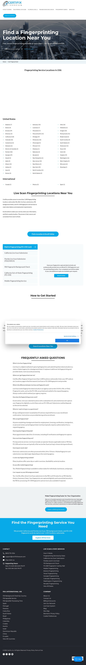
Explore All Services (43, 538)
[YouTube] (12, 654)
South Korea (7, 613)
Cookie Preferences (50, 616)
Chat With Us (9, 560)
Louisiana (35, 127)
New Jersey (36, 161)
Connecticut (8, 143)
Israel (4, 629)
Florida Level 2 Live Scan (51, 561)
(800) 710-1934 (10, 553)
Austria (5, 626)
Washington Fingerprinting (52, 581)
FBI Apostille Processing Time (13, 601)
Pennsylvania (63, 133)
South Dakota (64, 143)
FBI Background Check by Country (14, 596)
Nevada (35, 155)
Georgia (7, 155)
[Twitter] (7, 654)
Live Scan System (49, 606)
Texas (61, 149)
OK (67, 340)
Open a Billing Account (56, 509)
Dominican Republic (10, 631)
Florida (7, 152)
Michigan (35, 136)
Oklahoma (63, 127)
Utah (61, 152)
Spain (61, 184)
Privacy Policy (30, 650)
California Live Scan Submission (53, 558)
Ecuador (5, 636)
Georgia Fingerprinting (51, 576)
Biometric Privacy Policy (51, 613)
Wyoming (62, 167)
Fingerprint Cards (61, 9)
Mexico (35, 184)
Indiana (7, 167)
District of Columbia (10, 149)
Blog (45, 608)
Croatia (5, 624)
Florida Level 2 (33, 9)
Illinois (7, 164)
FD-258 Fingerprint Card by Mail (54, 566)
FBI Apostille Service (9, 598)
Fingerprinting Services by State (54, 556)
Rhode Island (63, 136)
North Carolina (37, 170)
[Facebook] (4, 654)
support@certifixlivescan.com (15, 556)
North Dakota (36, 173)
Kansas (7, 173)
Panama (5, 608)
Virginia (62, 155)
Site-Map (46, 611)
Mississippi (36, 143)
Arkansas (7, 133)
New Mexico (36, 164)
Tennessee (63, 146)
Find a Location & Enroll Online (43, 234)
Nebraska (35, 152)
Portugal (6, 606)
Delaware (8, 146)
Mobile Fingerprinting (50, 568)
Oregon (62, 130)
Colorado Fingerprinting (51, 578)
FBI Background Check (46, 9)
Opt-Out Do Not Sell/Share (70, 336)
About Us (46, 596)
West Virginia (64, 161)
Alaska (7, 127)
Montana (35, 149)
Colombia (6, 621)
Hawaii (7, 158)
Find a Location (10, 15)
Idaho (6, 161)
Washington (63, 158)
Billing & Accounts (49, 601)
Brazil (4, 616)
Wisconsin (63, 164)
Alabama (7, 124)
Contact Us (47, 598)
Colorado (7, 140)
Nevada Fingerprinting (51, 583)
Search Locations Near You (43, 346)
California (8, 136)
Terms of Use (39, 650)
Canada (7, 184)
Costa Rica (6, 611)
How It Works (7, 9)
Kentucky (35, 124)
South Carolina (64, 140)
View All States (48, 586)
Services (71, 9)
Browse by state (28, 49)
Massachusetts (37, 133)
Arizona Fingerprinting (51, 571)
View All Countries (9, 639)
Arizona (7, 130)
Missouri (35, 146)
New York (35, 167)
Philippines (6, 618)
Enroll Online (61, 275)
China (5, 634)
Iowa (6, 170)
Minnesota (36, 140)
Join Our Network (49, 603)
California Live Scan (19, 9)
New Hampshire (37, 158)
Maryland (35, 130)
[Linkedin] (9, 654)
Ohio (61, 124)
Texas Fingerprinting (50, 573)
